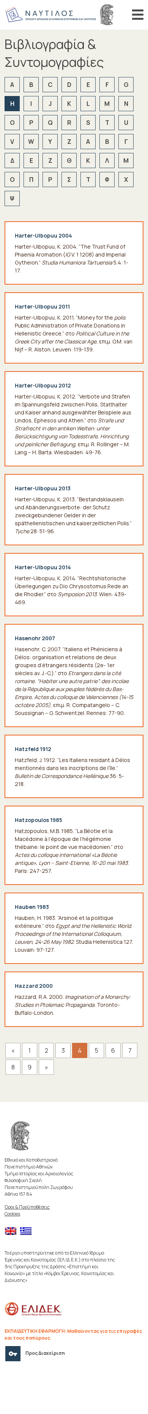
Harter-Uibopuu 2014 (43, 567)
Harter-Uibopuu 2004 (43, 235)
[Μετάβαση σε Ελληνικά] (27, 1231)
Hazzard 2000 (34, 985)
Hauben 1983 (32, 906)
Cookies (12, 1214)
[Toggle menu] (137, 14)
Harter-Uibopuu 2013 (43, 488)
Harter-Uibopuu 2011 (42, 306)
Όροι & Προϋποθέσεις (27, 1207)
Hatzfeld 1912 (33, 749)
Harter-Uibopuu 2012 (43, 385)
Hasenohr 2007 (35, 638)
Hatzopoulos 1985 (38, 820)
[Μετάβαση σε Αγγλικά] (12, 1231)
